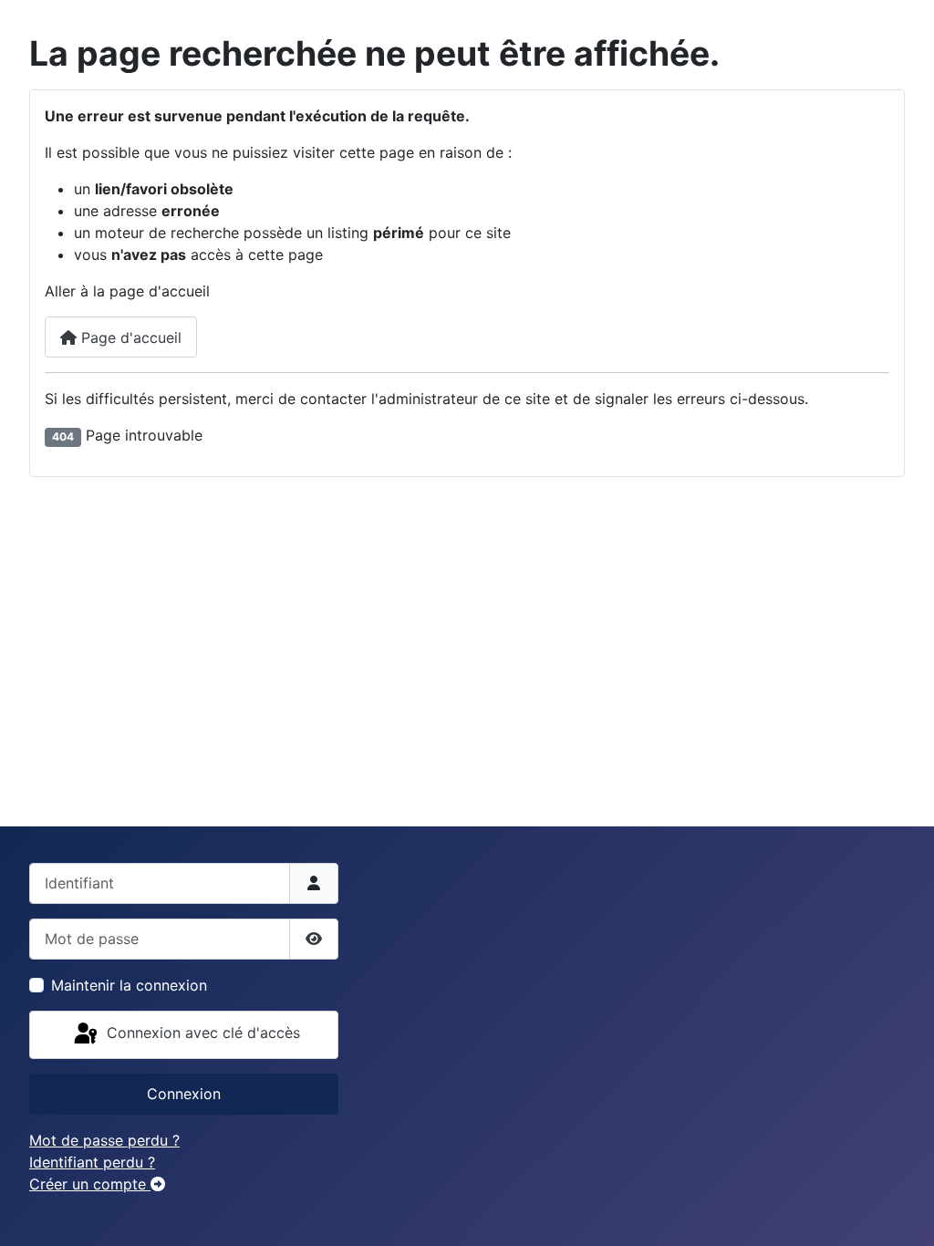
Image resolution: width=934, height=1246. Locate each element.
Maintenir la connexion (129, 985)
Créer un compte (89, 1184)
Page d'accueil (129, 337)
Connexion (184, 1094)
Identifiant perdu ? (92, 1162)
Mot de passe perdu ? (104, 1140)
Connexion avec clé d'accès (201, 1033)
